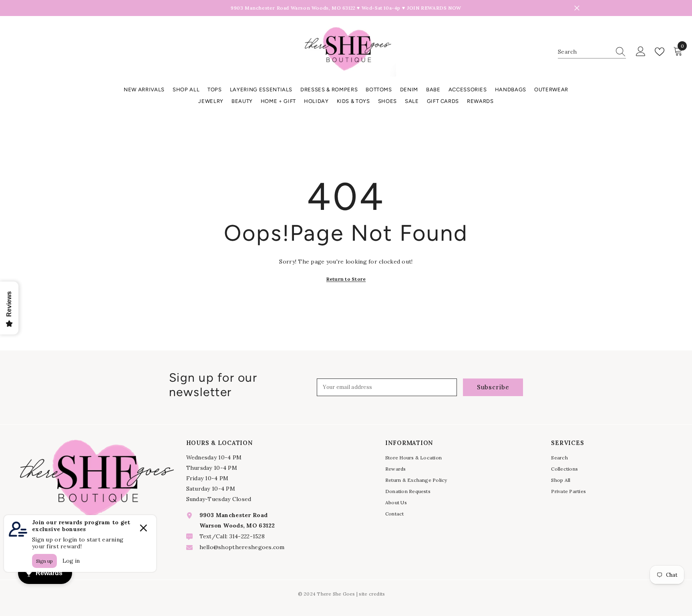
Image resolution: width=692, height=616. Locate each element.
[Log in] (641, 51)
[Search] (592, 51)
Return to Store (346, 279)
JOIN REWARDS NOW (434, 8)
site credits (372, 594)
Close (576, 8)
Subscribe (493, 387)
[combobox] (584, 51)
